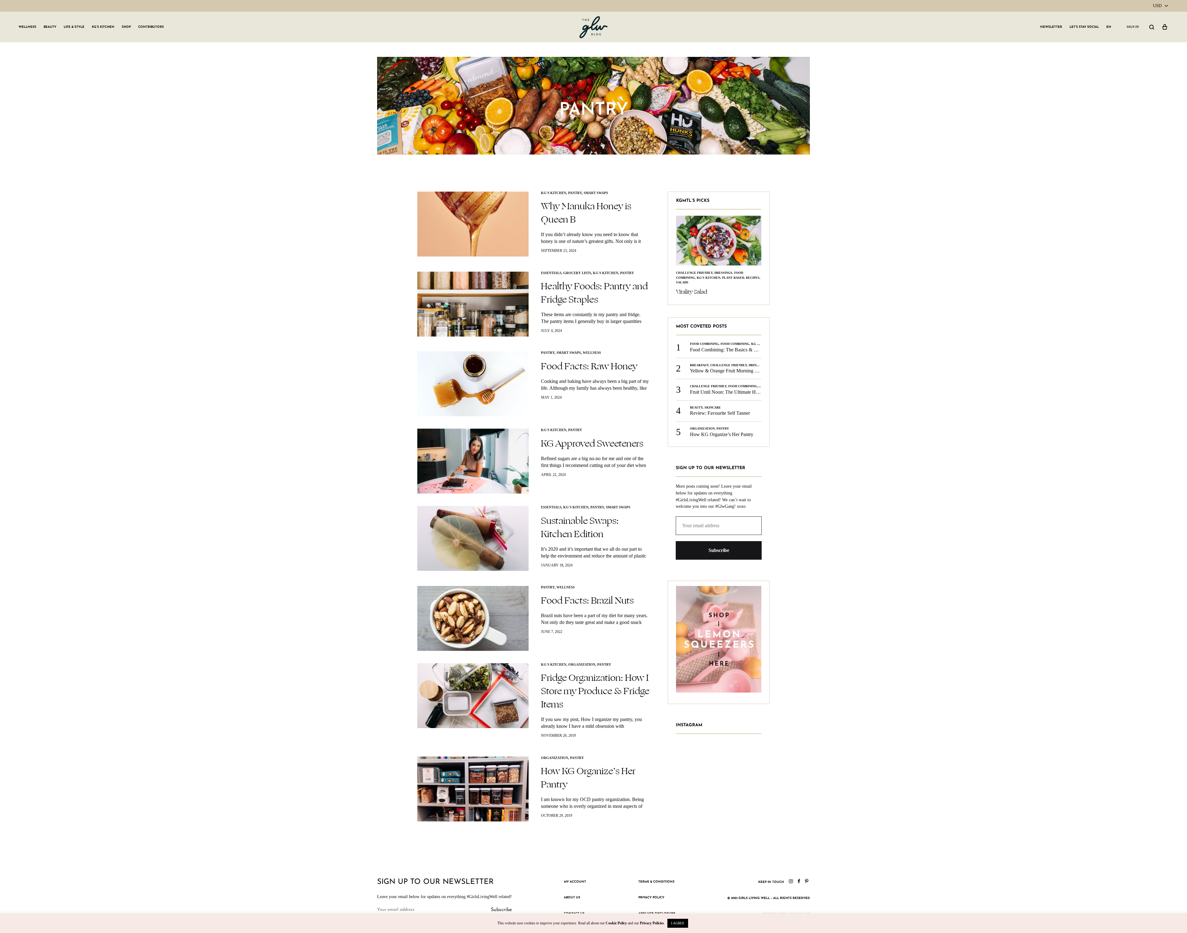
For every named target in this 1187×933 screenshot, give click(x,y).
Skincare (712, 398)
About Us (572, 897)
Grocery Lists (577, 273)
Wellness (27, 27)
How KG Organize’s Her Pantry (588, 777)
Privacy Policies (652, 923)
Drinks (755, 355)
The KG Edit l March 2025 (708, 282)
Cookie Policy (616, 923)
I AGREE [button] (677, 923)
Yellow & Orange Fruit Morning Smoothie (731, 361)
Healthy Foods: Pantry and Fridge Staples (594, 293)
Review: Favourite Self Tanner (720, 403)
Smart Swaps (596, 193)
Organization (581, 664)
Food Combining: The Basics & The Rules (732, 339)
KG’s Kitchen (103, 27)
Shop (126, 27)
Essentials (551, 273)
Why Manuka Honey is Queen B (586, 213)
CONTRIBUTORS (151, 27)
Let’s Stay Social (1084, 27)
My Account (575, 882)
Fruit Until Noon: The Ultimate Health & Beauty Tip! (743, 382)
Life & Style (74, 27)
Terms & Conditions (656, 882)
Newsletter (1051, 27)
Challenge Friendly (728, 355)
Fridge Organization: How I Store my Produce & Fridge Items (595, 691)
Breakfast (699, 355)
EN (1108, 27)
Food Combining (704, 334)
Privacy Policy (651, 897)
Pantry (575, 193)
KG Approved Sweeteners (592, 443)
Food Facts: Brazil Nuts (587, 600)
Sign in (1133, 26)
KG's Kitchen (553, 193)
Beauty (50, 27)
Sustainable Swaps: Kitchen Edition (580, 527)
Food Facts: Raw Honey (589, 366)
